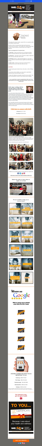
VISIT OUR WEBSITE (20, 440)
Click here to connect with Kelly (21, 109)
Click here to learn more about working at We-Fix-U (21, 175)
